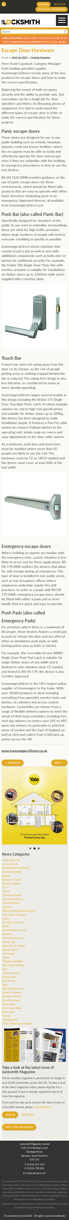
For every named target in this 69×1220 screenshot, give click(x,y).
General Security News (14, 930)
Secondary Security (12, 996)
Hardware (7, 934)
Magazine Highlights (12, 961)
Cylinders (7, 907)
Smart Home (8, 1004)
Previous (12, 763)
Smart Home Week (12, 1008)
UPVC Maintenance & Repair (17, 1023)
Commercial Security (13, 899)
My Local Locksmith (52, 9)
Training (6, 1015)
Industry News (9, 949)
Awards (6, 875)
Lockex (5, 957)
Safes (5, 984)
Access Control (10, 864)
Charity (6, 891)
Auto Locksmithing (12, 871)
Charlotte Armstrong (40, 57)
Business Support (11, 883)
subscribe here (42, 1107)
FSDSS (5, 926)
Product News (9, 977)
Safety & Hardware (12, 992)
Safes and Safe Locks (13, 988)
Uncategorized (9, 1019)
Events (5, 918)
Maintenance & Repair (13, 965)
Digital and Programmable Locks (19, 910)
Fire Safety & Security (13, 922)
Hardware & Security (13, 938)
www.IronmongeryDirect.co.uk (24, 750)
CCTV (5, 887)
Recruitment (8, 980)
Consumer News (11, 903)
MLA (4, 969)
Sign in (43, 4)
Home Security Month (13, 945)
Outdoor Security (11, 973)
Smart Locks (8, 1012)
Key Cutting (8, 953)
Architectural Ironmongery (16, 868)
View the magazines (19, 1127)
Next (59, 763)
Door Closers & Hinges (14, 914)
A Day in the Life (11, 860)
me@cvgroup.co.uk (36, 1173)
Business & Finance (12, 879)
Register (60, 4)
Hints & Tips (8, 942)
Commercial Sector (12, 895)
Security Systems (11, 1000)
